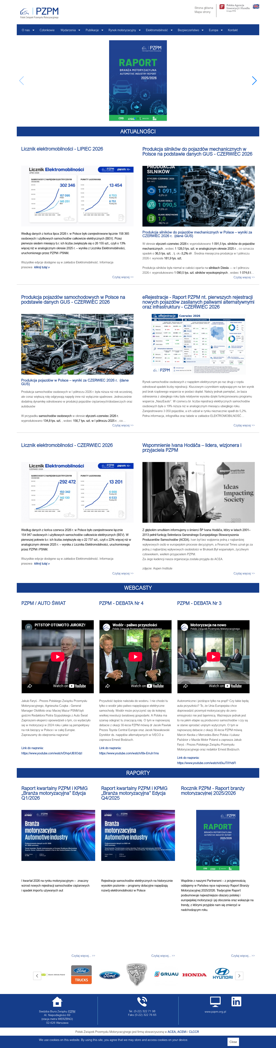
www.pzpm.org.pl (215, 1011)
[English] (256, 7)
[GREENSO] (108, 975)
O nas (24, 31)
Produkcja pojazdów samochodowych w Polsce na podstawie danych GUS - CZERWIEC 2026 (73, 299)
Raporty (138, 773)
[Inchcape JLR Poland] (223, 970)
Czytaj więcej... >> (83, 955)
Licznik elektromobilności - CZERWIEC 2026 (67, 445)
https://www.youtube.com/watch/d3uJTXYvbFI (206, 763)
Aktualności (138, 131)
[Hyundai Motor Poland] (194, 975)
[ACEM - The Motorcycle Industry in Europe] (188, 1031)
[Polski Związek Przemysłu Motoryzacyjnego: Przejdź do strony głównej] (39, 13)
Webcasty (138, 588)
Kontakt (233, 30)
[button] (254, 80)
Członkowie (47, 30)
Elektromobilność (155, 31)
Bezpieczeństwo (187, 31)
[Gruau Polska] (138, 974)
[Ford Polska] (81, 975)
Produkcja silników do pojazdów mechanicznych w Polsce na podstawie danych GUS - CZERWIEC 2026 (197, 151)
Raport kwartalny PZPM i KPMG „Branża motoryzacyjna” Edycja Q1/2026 (54, 793)
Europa (212, 31)
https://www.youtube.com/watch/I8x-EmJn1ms (129, 753)
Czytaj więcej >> (123, 277)
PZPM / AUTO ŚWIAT (43, 603)
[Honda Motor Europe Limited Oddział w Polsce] (166, 975)
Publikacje (91, 31)
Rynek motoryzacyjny (120, 31)
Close (233, 1042)
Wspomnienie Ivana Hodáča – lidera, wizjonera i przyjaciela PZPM (191, 447)
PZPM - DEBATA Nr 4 (121, 603)
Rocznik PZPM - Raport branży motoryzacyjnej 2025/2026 (212, 790)
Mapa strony (203, 12)
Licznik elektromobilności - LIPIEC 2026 (62, 149)
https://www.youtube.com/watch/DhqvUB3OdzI (51, 753)
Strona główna (204, 8)
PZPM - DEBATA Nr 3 (199, 603)
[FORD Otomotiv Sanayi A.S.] (53, 975)
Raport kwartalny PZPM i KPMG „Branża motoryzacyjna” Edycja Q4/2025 (134, 793)
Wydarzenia (67, 31)
